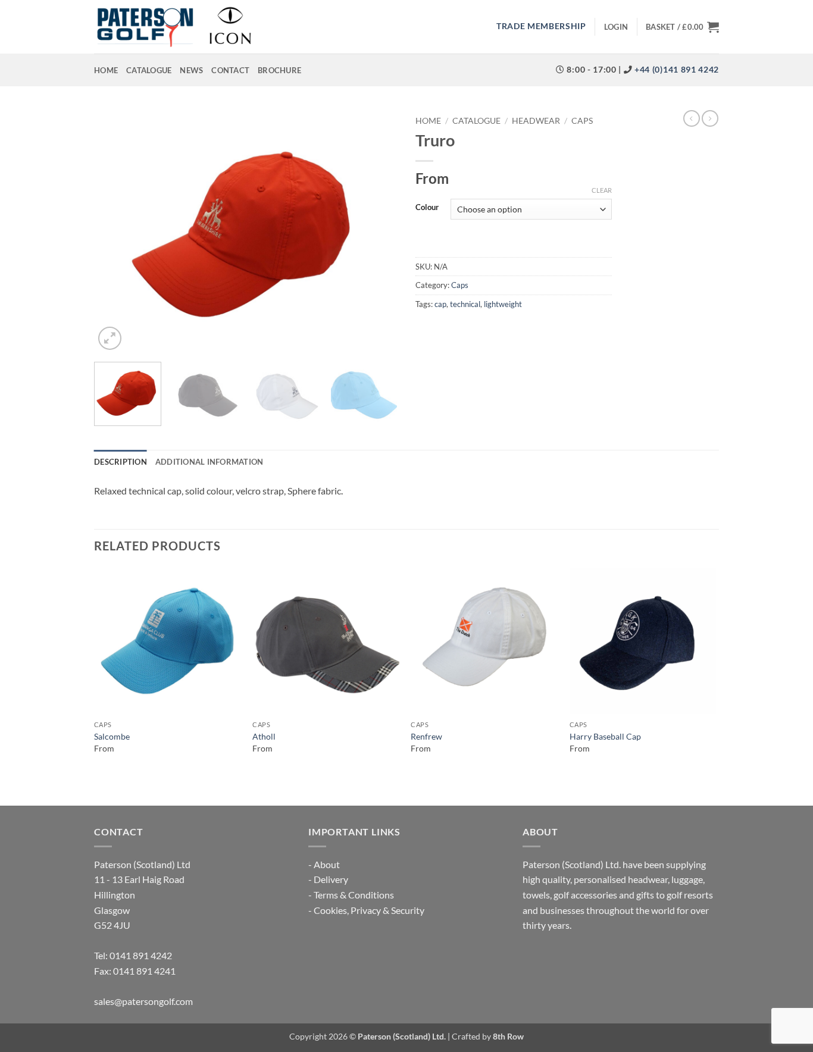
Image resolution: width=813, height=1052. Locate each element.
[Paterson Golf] (174, 27)
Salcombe (112, 736)
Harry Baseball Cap (605, 736)
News (191, 70)
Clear (602, 190)
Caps (582, 121)
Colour (427, 207)
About (327, 864)
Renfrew (426, 736)
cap (440, 304)
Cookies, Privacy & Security (369, 910)
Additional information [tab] (209, 461)
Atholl (264, 736)
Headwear (536, 121)
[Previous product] (710, 118)
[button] (616, 27)
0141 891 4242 (141, 955)
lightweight (503, 304)
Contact (230, 70)
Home (106, 70)
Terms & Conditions (354, 894)
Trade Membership (541, 26)
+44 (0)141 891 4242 (675, 69)
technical (465, 304)
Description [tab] (120, 461)
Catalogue (148, 70)
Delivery (331, 879)
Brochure (279, 70)
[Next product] (691, 118)
